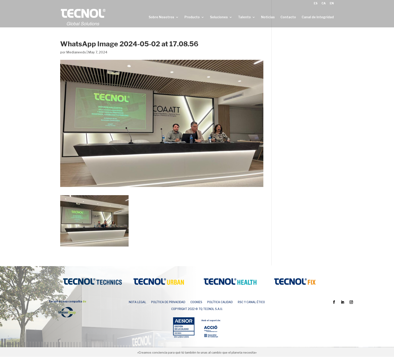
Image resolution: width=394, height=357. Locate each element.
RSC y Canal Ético (251, 302)
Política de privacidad (168, 302)
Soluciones (219, 17)
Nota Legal (137, 302)
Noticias (268, 17)
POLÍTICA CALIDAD (220, 302)
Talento (244, 17)
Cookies (196, 302)
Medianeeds (76, 52)
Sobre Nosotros (161, 17)
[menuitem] (315, 4)
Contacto (288, 17)
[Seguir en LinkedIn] (342, 302)
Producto (192, 17)
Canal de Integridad (318, 17)
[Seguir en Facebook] (333, 302)
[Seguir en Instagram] (351, 302)
